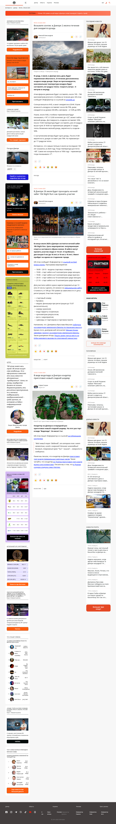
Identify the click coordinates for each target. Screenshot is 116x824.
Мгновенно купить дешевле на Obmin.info (98, 289)
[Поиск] (110, 3)
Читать (17, 629)
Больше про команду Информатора (98, 343)
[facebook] (6, 812)
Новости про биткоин (17, 584)
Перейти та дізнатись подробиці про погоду (17, 177)
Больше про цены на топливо (17, 537)
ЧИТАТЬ (17, 741)
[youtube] (30, 812)
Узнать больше (17, 215)
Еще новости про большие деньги (18, 790)
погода (36, 175)
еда (45, 488)
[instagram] (11, 812)
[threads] (35, 812)
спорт (45, 359)
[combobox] (11, 169)
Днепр (36, 2)
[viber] (21, 812)
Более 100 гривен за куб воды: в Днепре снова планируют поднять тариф (62, 13)
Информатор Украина (79, 813)
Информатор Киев (93, 813)
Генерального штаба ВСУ (20, 355)
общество (37, 359)
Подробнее (17, 431)
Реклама (56, 2)
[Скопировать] (80, 36)
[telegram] (16, 812)
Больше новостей (98, 250)
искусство (37, 488)
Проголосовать (17, 101)
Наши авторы (49, 813)
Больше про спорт (98, 608)
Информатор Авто (104, 813)
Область (42, 2)
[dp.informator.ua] (14, 2)
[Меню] (25, 2)
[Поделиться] (76, 36)
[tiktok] (25, 812)
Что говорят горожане (18, 140)
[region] (17, 174)
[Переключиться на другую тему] (106, 3)
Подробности (17, 50)
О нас (42, 813)
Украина (49, 2)
